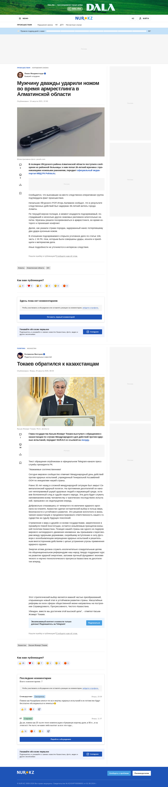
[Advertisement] (84, 49)
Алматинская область (35, 268)
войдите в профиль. (91, 308)
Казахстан (31, 348)
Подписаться (94, 623)
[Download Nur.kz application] (84, 7)
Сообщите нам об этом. (67, 256)
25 (23, 663)
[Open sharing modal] (20, 185)
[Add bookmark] (20, 193)
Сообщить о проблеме (119, 773)
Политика (21, 348)
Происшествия (24, 25)
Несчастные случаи (74, 25)
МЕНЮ (25, 18)
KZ (133, 18)
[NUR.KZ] (84, 18)
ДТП (61, 25)
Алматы (21, 268)
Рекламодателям (142, 773)
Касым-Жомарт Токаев (38, 645)
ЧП (56, 25)
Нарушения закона (45, 25)
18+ (48, 268)
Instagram (94, 332)
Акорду (85, 440)
